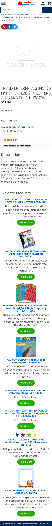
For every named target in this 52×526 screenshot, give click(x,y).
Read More (26, 222)
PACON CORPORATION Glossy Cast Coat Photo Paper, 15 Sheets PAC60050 (26, 254)
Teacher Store (7, 14)
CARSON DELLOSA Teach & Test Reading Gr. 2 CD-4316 (26, 361)
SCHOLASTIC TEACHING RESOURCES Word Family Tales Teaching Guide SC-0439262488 (26, 413)
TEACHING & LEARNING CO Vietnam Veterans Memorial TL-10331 (26, 392)
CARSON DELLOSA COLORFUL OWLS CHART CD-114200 (26, 492)
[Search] (47, 10)
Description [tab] (10, 139)
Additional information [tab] (17, 145)
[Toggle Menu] (3, 3)
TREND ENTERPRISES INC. (26, 14)
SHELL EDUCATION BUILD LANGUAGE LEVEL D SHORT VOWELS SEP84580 (26, 201)
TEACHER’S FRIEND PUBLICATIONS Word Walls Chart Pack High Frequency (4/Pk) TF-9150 (26, 308)
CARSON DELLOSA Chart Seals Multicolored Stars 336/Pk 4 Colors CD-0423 (26, 442)
